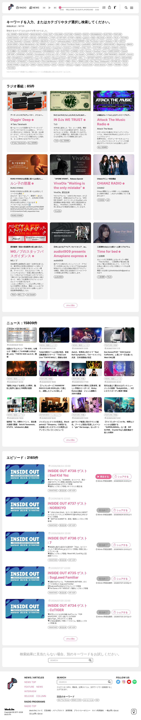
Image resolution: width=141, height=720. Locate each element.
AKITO (122, 41)
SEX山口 (69, 65)
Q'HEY (61, 61)
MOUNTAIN (126, 58)
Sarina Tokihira (43, 65)
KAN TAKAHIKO (111, 54)
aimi (101, 41)
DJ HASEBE (22, 51)
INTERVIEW (42, 38)
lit (41, 58)
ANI (57, 44)
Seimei (61, 65)
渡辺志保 (63, 490)
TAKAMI (117, 65)
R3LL (74, 61)
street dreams (100, 65)
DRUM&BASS (96, 34)
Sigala (77, 65)
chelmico (67, 48)
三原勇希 (101, 277)
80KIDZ (36, 41)
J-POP (52, 38)
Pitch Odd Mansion (49, 61)
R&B (93, 38)
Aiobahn (109, 41)
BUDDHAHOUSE (14, 48)
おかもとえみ (88, 700)
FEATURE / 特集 (111, 345)
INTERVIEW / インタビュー (50, 415)
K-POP (71, 38)
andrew (51, 44)
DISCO (85, 34)
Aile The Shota (92, 41)
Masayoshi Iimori (58, 58)
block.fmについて (36, 710)
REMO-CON (83, 61)
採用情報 (69, 710)
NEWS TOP (30, 682)
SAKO (33, 65)
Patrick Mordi (34, 61)
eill (58, 51)
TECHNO (124, 38)
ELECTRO (108, 34)
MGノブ (82, 58)
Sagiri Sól (24, 65)
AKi (116, 41)
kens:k (130, 54)
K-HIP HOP (61, 38)
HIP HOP (24, 38)
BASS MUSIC (36, 34)
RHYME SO (116, 61)
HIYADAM (20, 54)
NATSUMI (11, 61)
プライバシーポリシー (82, 710)
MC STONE (72, 58)
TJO (56, 141)
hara (104, 51)
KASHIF (122, 54)
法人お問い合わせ (36, 714)
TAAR (110, 65)
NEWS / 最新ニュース (48, 345)
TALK (116, 38)
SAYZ (54, 65)
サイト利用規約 (98, 710)
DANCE (78, 34)
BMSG (129, 44)
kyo (36, 58)
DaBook (106, 48)
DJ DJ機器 (12, 51)
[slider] (79, 7)
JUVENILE (90, 54)
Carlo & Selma (45, 48)
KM (9, 58)
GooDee (97, 51)
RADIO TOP (30, 706)
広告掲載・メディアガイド (54, 710)
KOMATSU (29, 58)
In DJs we (50, 54)
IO (57, 54)
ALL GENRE (12, 34)
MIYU (117, 58)
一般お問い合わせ (112, 710)
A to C (53, 41)
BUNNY (26, 48)
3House (27, 41)
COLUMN (58, 34)
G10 (81, 51)
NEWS (78, 38)
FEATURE (117, 34)
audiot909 (86, 44)
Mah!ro (47, 58)
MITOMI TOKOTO (94, 58)
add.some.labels (64, 41)
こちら (26, 290)
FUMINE (74, 51)
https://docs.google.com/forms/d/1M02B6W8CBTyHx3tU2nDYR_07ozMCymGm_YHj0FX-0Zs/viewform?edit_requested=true (27, 209)
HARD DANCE (13, 38)
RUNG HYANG (13, 65)
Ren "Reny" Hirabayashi (100, 61)
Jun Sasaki (80, 54)
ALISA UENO (12, 44)
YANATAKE (53, 490)
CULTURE (68, 34)
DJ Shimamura (35, 51)
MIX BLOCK (108, 58)
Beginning (121, 44)
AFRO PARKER (78, 41)
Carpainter (57, 48)
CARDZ (34, 48)
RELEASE (100, 38)
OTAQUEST (22, 61)
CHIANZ (76, 48)
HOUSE (33, 38)
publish (86, 38)
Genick (88, 51)
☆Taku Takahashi (15, 41)
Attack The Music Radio (70, 44)
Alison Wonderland (27, 44)
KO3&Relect (17, 58)
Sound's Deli (87, 65)
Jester (70, 54)
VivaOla (58, 211)
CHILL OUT (48, 34)
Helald (124, 51)
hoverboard (39, 54)
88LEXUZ (44, 41)
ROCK (109, 38)
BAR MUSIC (23, 34)
